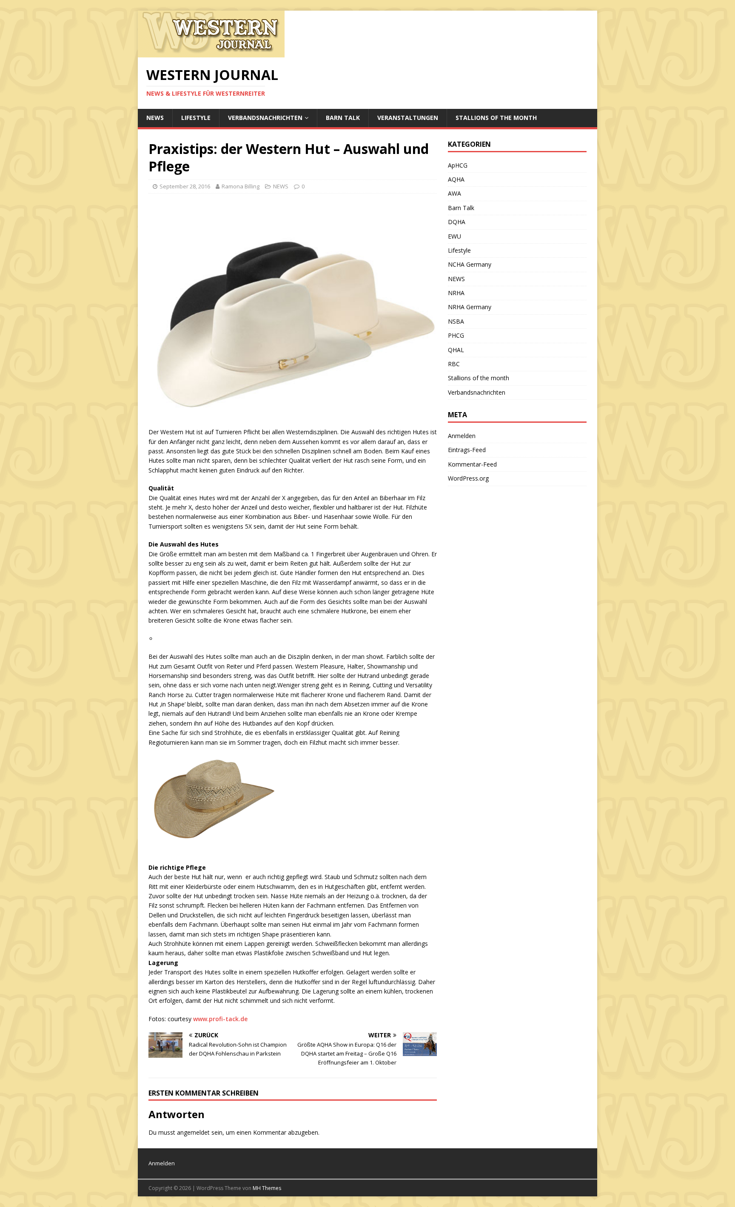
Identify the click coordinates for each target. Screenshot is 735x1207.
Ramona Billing (240, 186)
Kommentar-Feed (472, 464)
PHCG (456, 335)
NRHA (456, 293)
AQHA (456, 179)
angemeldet (193, 1132)
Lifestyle (196, 118)
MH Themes (267, 1188)
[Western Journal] (211, 52)
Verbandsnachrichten (265, 118)
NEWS (155, 118)
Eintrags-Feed (467, 450)
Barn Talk (343, 118)
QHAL (456, 350)
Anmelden (462, 436)
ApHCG (457, 165)
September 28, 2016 (185, 186)
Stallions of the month (496, 118)
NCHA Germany (469, 264)
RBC (454, 364)
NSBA (456, 321)
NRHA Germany (469, 307)
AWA (454, 193)
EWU (454, 236)
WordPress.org (468, 478)
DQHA (456, 222)
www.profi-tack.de (220, 1019)
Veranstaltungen (407, 118)
